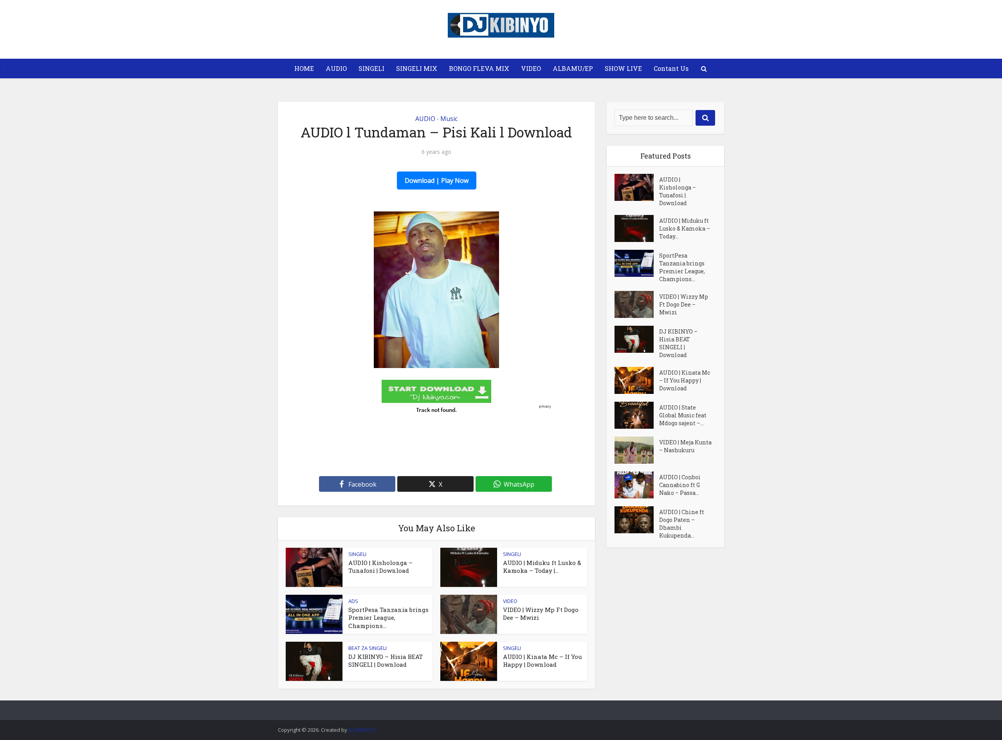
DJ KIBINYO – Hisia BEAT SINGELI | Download (385, 660)
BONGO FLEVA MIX (479, 68)
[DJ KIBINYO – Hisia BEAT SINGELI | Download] (637, 339)
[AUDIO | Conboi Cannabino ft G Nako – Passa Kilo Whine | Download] (637, 484)
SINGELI (371, 68)
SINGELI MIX (416, 68)
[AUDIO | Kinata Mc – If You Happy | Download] (637, 380)
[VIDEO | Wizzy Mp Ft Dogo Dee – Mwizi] (637, 304)
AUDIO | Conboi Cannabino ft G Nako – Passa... (680, 484)
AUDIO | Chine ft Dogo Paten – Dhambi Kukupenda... (681, 523)
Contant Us (671, 68)
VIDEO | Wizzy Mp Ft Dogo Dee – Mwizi (683, 304)
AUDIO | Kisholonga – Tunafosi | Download (380, 566)
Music (449, 118)
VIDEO (531, 68)
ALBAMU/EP (573, 68)
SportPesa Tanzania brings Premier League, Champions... (388, 618)
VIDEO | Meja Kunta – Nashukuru (685, 446)
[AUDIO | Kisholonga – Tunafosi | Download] (637, 187)
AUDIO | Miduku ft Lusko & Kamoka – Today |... (542, 566)
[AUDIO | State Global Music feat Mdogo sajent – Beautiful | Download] (637, 415)
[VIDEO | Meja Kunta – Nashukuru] (637, 450)
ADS (353, 601)
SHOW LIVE (623, 68)
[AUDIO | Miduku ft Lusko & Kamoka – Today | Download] (637, 228)
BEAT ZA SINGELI (367, 648)
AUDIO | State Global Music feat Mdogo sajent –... (682, 415)
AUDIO (336, 68)
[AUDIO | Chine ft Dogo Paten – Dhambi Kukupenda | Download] (637, 519)
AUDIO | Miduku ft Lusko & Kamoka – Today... (684, 228)
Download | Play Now (437, 180)
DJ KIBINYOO (362, 729)
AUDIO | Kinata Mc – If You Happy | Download (542, 660)
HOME (304, 68)
